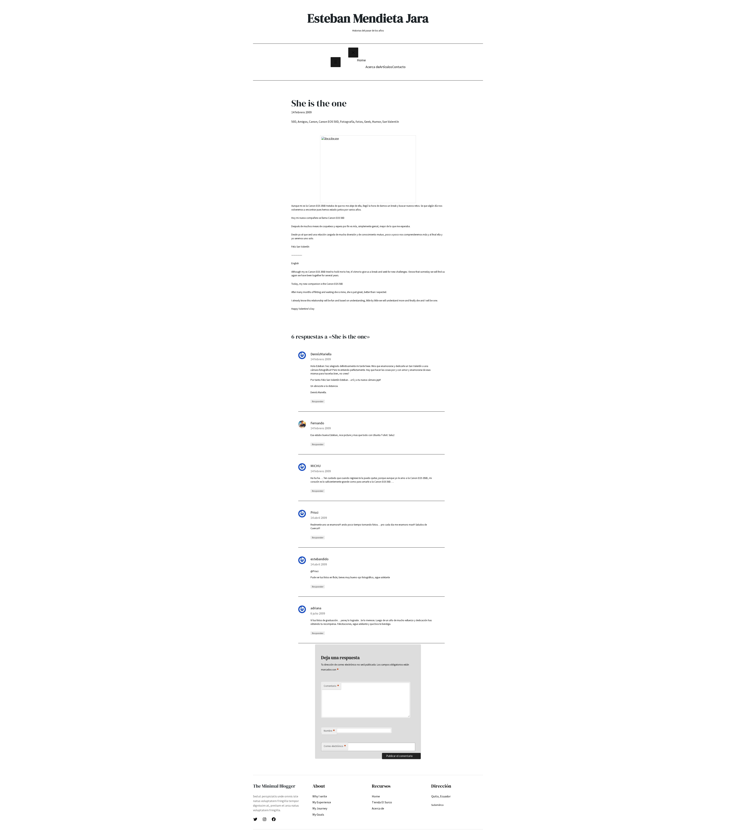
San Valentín (390, 121)
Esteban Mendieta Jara (368, 18)
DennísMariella (320, 354)
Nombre (329, 731)
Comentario (331, 686)
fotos (359, 121)
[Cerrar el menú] (353, 53)
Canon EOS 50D (329, 121)
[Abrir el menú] (336, 62)
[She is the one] (368, 169)
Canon (313, 121)
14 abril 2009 (318, 518)
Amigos (303, 121)
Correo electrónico (335, 746)
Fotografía (347, 121)
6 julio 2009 (317, 613)
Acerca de (373, 67)
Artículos (386, 67)
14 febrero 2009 (320, 359)
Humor (376, 121)
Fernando (317, 423)
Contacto (399, 67)
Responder (317, 401)
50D (293, 121)
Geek (367, 121)
